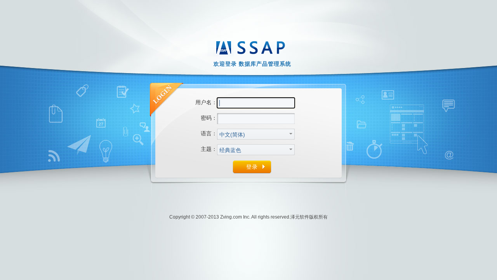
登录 (252, 167)
